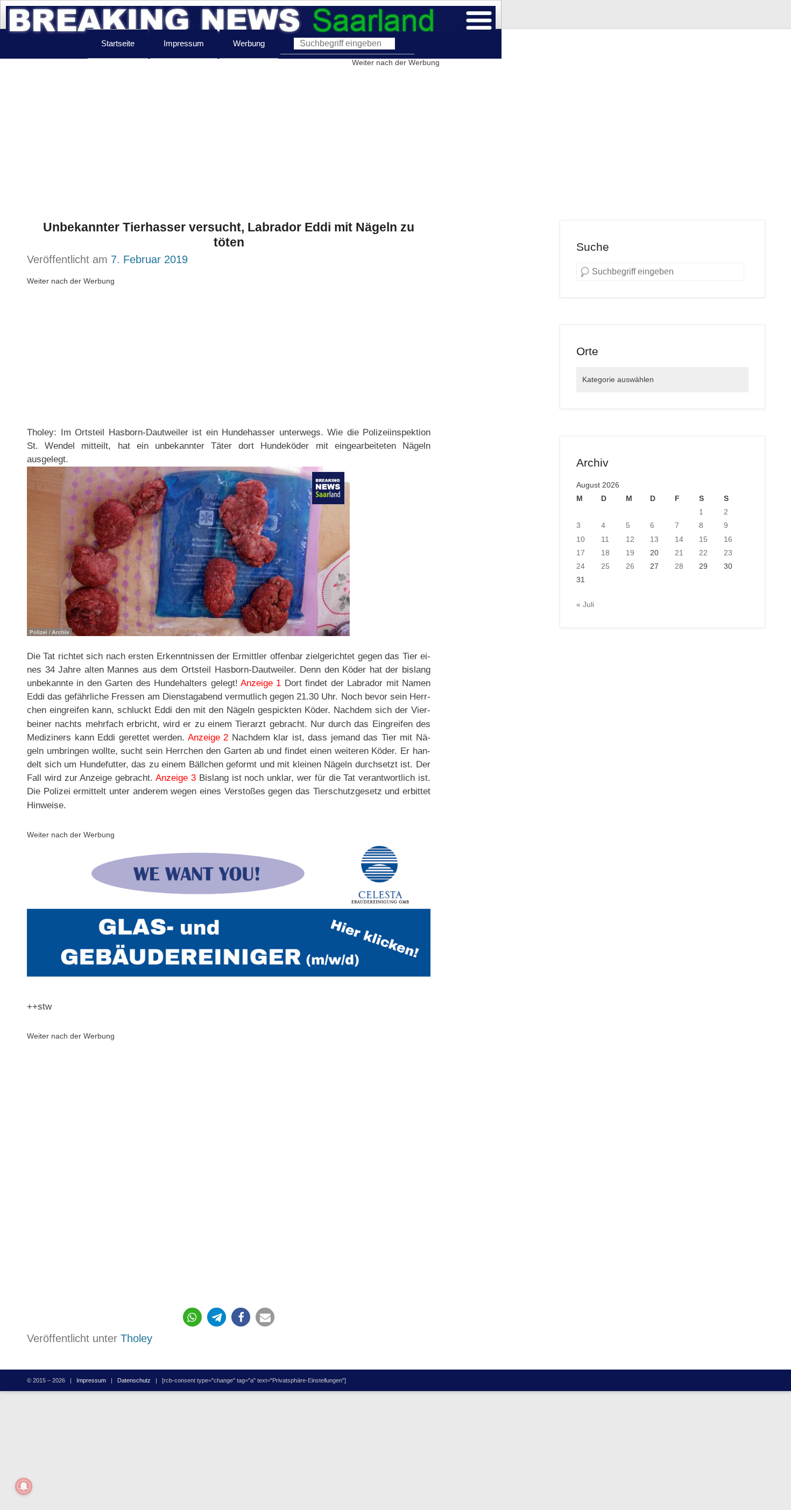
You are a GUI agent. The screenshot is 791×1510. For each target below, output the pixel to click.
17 (580, 552)
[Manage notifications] (23, 1486)
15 (703, 539)
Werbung (249, 43)
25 (605, 566)
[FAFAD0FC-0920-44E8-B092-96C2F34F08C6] (228, 914)
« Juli (585, 604)
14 (679, 539)
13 (654, 539)
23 (728, 552)
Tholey (136, 1338)
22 (703, 552)
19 (630, 552)
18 (605, 552)
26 (630, 566)
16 (728, 539)
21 (679, 552)
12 (630, 539)
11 (605, 539)
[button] (192, 1317)
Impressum (184, 43)
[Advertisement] (395, 144)
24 (580, 566)
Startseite (118, 43)
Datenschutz (134, 1380)
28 (679, 566)
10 (580, 539)
